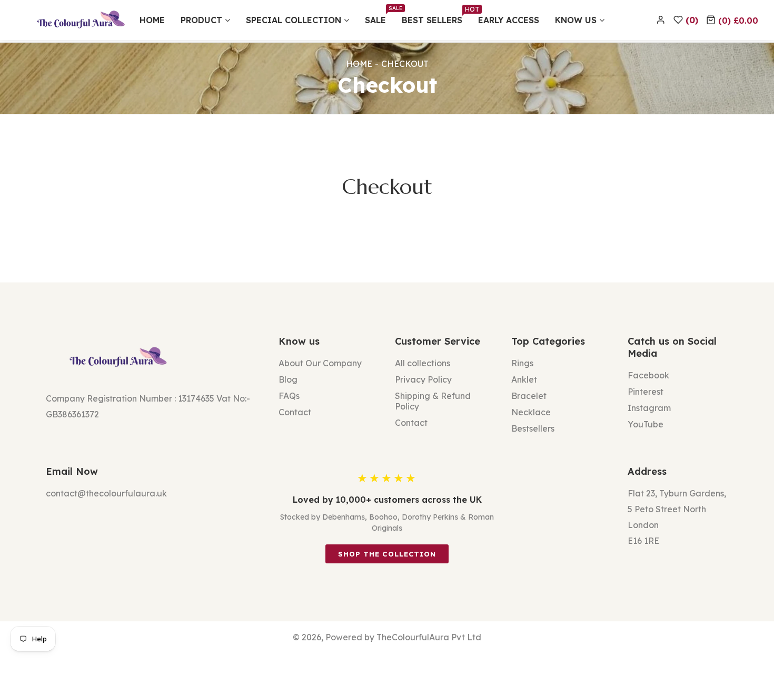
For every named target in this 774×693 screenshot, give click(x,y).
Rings (522, 363)
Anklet (524, 379)
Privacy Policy (423, 379)
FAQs (289, 396)
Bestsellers (532, 428)
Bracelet (529, 396)
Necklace (531, 412)
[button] (732, 20)
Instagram (649, 408)
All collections (422, 363)
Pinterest (645, 391)
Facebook (648, 375)
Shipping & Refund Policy (433, 401)
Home (359, 63)
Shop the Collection (387, 554)
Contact (295, 412)
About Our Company (320, 363)
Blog (288, 379)
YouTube (645, 424)
